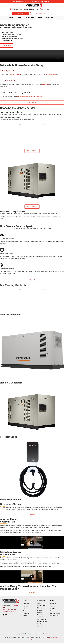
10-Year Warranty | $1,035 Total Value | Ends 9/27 (32, 1)
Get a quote (8, 80)
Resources (49, 18)
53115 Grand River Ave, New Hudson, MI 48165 (25, 9)
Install (11, 18)
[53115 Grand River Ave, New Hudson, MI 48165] (10, 9)
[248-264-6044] (41, 9)
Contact (39, 18)
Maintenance (29, 18)
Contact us (7, 70)
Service (19, 18)
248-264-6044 (46, 9)
